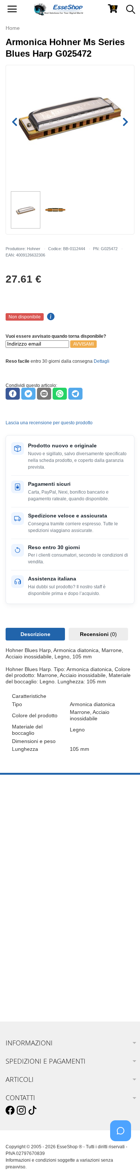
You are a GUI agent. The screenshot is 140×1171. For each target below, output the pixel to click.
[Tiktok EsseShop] (32, 1110)
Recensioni (98, 634)
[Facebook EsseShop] (10, 1110)
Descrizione (35, 634)
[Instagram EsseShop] (21, 1110)
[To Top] (123, 1154)
